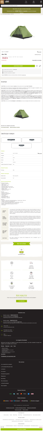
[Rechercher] (41, 5)
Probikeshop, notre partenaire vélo (8, 356)
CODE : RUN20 (18, 11)
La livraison (3, 369)
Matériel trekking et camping (15, 127)
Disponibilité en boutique (36, 60)
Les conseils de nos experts (6, 364)
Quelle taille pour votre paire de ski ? (8, 419)
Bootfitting (3, 378)
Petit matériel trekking (5, 127)
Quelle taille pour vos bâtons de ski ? (35, 419)
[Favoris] (36, 66)
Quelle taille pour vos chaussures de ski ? (22, 419)
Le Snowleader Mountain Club (6, 366)
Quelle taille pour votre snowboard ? (17, 421)
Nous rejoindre (4, 385)
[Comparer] (40, 66)
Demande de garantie (5, 373)
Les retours (3, 371)
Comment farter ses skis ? (28, 421)
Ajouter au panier (21, 429)
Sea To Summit (5, 51)
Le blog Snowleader (5, 383)
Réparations (3, 376)
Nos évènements (4, 380)
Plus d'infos (3, 354)
